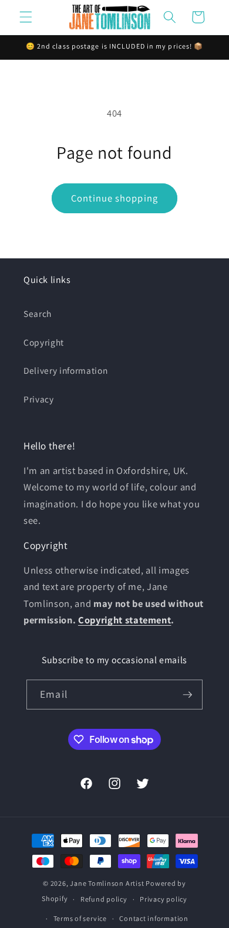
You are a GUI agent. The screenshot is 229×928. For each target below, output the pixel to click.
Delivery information (65, 370)
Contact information (153, 918)
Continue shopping (114, 198)
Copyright (43, 342)
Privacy (38, 399)
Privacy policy (163, 899)
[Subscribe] (187, 695)
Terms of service (80, 918)
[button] (26, 17)
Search (37, 313)
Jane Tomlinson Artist (107, 883)
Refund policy (103, 899)
